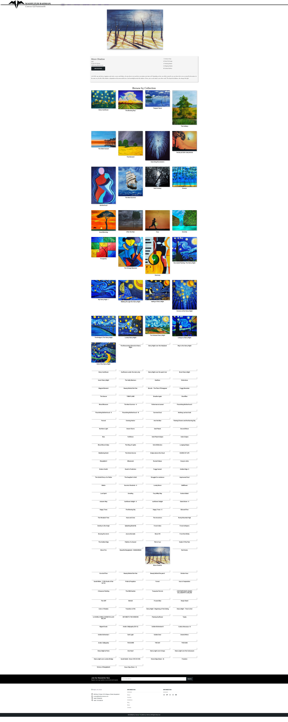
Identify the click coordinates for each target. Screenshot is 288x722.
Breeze (184, 188)
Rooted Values (157, 461)
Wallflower (184, 485)
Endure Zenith (103, 469)
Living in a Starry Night (184, 337)
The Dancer (103, 396)
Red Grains (184, 550)
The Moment (130, 157)
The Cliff (103, 601)
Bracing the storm (103, 534)
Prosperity (103, 258)
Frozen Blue (157, 601)
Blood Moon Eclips (103, 445)
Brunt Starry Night (184, 372)
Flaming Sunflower (157, 617)
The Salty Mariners (130, 380)
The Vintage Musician (130, 268)
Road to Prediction (130, 469)
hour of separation (184, 581)
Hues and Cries (130, 517)
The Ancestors (157, 517)
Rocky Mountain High (184, 517)
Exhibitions (86, 4)
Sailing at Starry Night (157, 301)
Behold (130, 601)
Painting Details (168, 63)
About (69, 4)
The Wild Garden (130, 591)
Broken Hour (184, 573)
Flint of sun (157, 542)
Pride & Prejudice (130, 581)
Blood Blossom (103, 404)
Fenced (103, 420)
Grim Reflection (157, 445)
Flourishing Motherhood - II (103, 412)
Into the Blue (157, 420)
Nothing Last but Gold (184, 412)
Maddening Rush (103, 453)
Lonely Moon (157, 485)
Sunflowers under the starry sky (130, 372)
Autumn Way (103, 501)
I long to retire (184, 461)
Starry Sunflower (103, 110)
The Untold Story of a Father (103, 477)
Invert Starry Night (103, 380)
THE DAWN (130, 643)
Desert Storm (131, 428)
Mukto (103, 485)
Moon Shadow (157, 565)
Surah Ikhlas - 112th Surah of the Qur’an (103, 582)
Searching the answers (157, 162)
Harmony (157, 275)
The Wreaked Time (103, 517)
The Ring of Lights (130, 445)
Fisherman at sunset (158, 404)
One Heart (131, 651)
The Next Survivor (130, 197)
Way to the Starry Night (184, 346)
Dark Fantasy (157, 188)
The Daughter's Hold (130, 477)
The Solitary (184, 126)
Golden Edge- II (184, 469)
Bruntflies (184, 396)
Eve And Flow (104, 573)
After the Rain (130, 232)
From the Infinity (184, 534)
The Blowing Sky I (130, 110)
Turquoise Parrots (157, 591)
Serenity (184, 232)
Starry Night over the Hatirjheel (157, 346)
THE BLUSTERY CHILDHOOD (184, 152)
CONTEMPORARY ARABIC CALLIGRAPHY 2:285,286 (184, 591)
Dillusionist (130, 461)
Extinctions (184, 380)
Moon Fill (157, 534)
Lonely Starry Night (130, 337)
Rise (103, 437)
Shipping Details (168, 66)
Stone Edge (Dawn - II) (157, 659)
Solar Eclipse (184, 437)
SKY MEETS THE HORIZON (130, 617)
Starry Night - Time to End (184, 609)
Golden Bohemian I (103, 634)
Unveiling (130, 493)
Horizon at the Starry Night (185, 311)
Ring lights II (103, 461)
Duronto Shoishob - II (130, 485)
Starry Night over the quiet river (157, 372)
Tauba (184, 617)
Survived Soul (157, 412)
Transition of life (130, 609)
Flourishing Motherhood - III (130, 412)
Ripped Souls (103, 626)
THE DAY (157, 643)
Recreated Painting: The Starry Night (184, 263)
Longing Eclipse (184, 445)
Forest (158, 581)
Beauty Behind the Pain (130, 388)
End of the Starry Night (103, 364)
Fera (157, 232)
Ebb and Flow (184, 509)
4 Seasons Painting (103, 591)
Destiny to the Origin (104, 526)
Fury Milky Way (157, 493)
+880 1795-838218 (98, 700)
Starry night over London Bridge (103, 659)
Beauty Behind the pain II (157, 573)
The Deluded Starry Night (157, 335)
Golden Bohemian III (157, 626)
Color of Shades (103, 609)
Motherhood (103, 205)
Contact (106, 4)
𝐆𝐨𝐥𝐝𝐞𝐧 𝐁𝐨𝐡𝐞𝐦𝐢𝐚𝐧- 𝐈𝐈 (184, 626)
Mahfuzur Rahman (146, 714)
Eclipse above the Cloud (157, 453)
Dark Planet (157, 428)
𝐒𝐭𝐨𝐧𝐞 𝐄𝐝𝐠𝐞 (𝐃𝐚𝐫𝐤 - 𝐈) (130, 667)
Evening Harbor (130, 420)
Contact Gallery (168, 68)
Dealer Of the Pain (184, 542)
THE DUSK (184, 643)
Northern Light (103, 428)
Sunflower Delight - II (130, 501)
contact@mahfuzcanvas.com (101, 696)
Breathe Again (157, 396)
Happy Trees (103, 509)
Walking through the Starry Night (130, 301)
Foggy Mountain (184, 388)
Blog (93, 4)
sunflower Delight (157, 501)
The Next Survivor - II (130, 404)
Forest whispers (184, 526)
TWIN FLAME (130, 396)
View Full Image (168, 61)
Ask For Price (98, 68)
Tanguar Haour (157, 108)
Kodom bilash (184, 493)
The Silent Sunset (103, 149)
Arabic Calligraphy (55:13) (130, 626)
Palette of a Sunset (130, 542)
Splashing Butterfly (130, 526)
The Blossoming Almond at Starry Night (130, 346)
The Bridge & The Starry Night (103, 337)
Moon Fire (103, 550)
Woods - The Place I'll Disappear (157, 388)
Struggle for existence (157, 477)
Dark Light (131, 634)
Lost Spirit (103, 493)
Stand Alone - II (184, 501)
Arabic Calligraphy (103, 643)
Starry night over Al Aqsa (157, 651)
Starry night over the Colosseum (184, 651)
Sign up (189, 678)
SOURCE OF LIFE (184, 453)
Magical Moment (103, 388)
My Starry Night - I (103, 299)
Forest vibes (157, 526)
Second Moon (184, 428)
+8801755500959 (98, 698)
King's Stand (184, 601)
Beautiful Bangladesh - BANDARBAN (130, 550)
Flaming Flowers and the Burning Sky (184, 420)
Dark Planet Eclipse (157, 437)
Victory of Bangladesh (103, 667)
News (99, 4)
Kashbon (157, 380)
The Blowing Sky (130, 509)
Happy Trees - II (157, 509)
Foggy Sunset (157, 469)
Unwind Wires (184, 634)
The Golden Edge (103, 542)
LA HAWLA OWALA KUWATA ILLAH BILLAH (103, 617)
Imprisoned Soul (184, 477)
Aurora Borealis (130, 534)
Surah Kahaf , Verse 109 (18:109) (130, 659)
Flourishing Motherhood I (184, 404)
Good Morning (103, 232)
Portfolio (77, 4)
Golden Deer (157, 634)
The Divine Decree (130, 453)
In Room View (167, 58)
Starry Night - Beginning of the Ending (157, 609)
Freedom (184, 659)
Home (62, 4)
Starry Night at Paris (103, 651)
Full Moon (131, 437)
